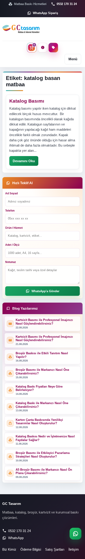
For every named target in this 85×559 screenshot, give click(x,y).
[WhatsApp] (75, 534)
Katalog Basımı (26, 101)
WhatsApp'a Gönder (45, 291)
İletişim (73, 549)
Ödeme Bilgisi (30, 549)
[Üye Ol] (53, 47)
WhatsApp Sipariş (45, 13)
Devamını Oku (24, 161)
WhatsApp (16, 538)
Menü (72, 59)
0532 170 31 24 (67, 4)
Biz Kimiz (9, 549)
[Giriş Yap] (42, 47)
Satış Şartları (54, 549)
